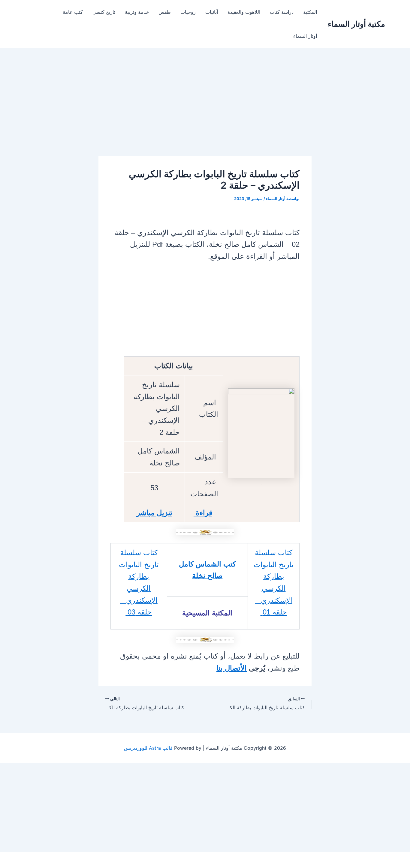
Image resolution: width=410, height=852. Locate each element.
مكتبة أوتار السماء (356, 23)
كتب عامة (73, 12)
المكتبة (310, 12)
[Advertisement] (205, 112)
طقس (164, 12)
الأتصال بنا (231, 668)
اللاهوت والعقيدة (244, 12)
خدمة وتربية (137, 12)
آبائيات (211, 12)
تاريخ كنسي (103, 12)
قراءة (203, 513)
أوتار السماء (305, 36)
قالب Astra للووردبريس (148, 748)
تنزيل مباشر (154, 513)
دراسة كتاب (282, 12)
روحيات (188, 12)
